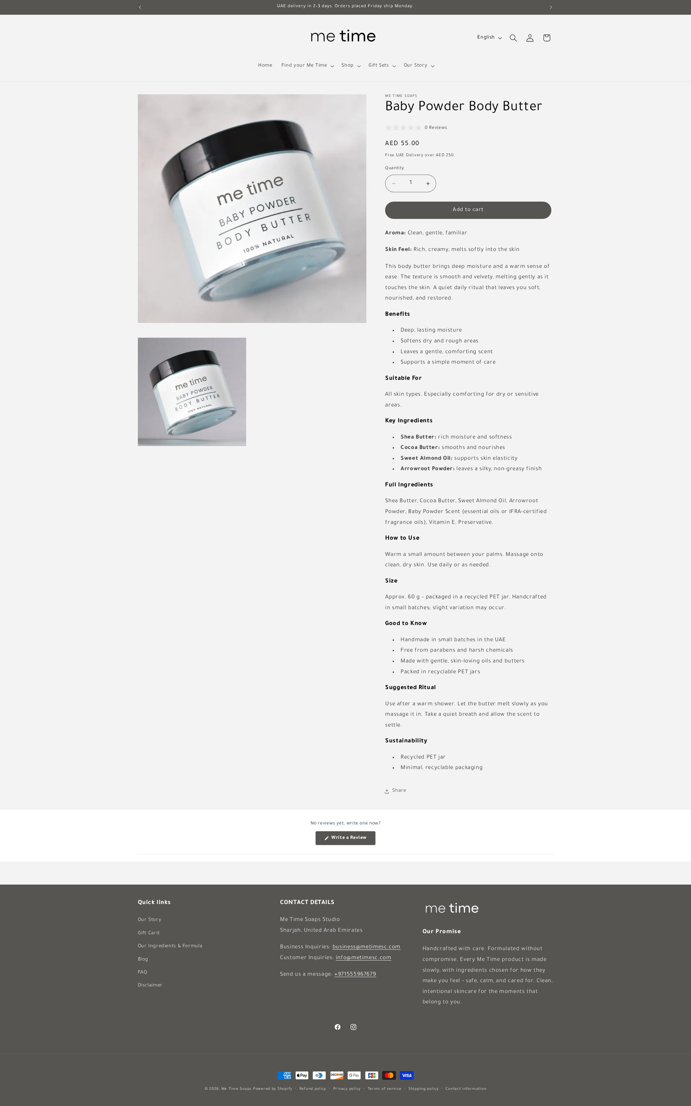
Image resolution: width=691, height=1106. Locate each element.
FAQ (142, 972)
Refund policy (312, 1089)
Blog (143, 959)
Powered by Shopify (272, 1089)
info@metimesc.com (364, 958)
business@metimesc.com (367, 947)
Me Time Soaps (236, 1089)
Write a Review (353, 840)
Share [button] (399, 791)
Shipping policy (423, 1089)
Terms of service (385, 1089)
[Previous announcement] (140, 7)
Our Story (150, 920)
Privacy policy (347, 1089)
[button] (307, 66)
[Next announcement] (551, 7)
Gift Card (149, 933)
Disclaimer (150, 985)
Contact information (466, 1089)
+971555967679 (355, 975)
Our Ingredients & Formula (170, 946)
